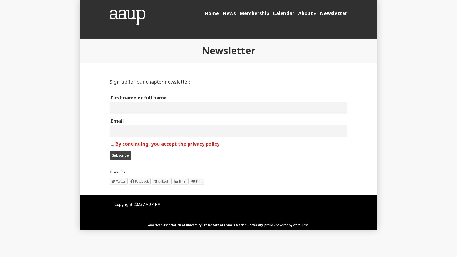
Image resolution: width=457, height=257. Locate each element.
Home (211, 13)
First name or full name (139, 97)
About (305, 13)
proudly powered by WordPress (286, 225)
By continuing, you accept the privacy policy (167, 144)
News (229, 13)
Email (117, 121)
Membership (254, 13)
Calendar (283, 13)
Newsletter (333, 13)
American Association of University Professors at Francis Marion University (205, 225)
